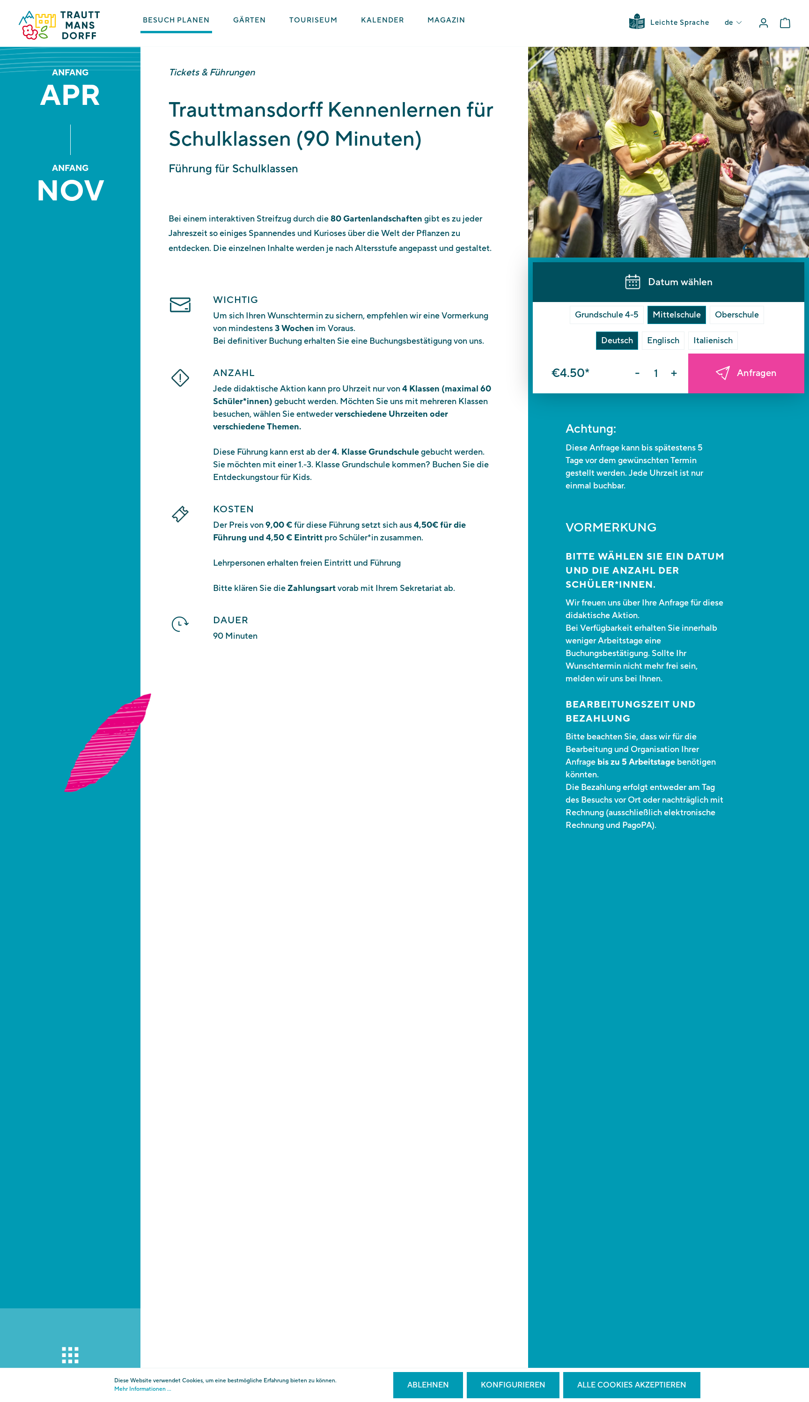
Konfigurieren (513, 1385)
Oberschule (737, 315)
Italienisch (713, 340)
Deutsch (617, 340)
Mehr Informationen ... (142, 1389)
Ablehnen (428, 1385)
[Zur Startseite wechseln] (59, 25)
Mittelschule (677, 315)
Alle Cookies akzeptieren (631, 1385)
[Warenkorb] (785, 23)
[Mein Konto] (763, 23)
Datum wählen (680, 282)
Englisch (663, 340)
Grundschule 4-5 (607, 315)
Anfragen (757, 373)
